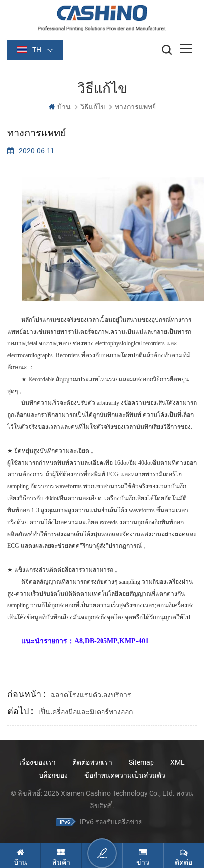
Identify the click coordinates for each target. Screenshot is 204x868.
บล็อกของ (53, 775)
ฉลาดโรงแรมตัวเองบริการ (91, 695)
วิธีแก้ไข (92, 107)
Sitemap (141, 762)
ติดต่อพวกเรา (92, 762)
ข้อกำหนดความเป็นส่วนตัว (124, 775)
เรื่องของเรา (37, 762)
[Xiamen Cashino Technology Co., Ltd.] (102, 18)
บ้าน (64, 107)
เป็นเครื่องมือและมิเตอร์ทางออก (85, 712)
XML (177, 762)
